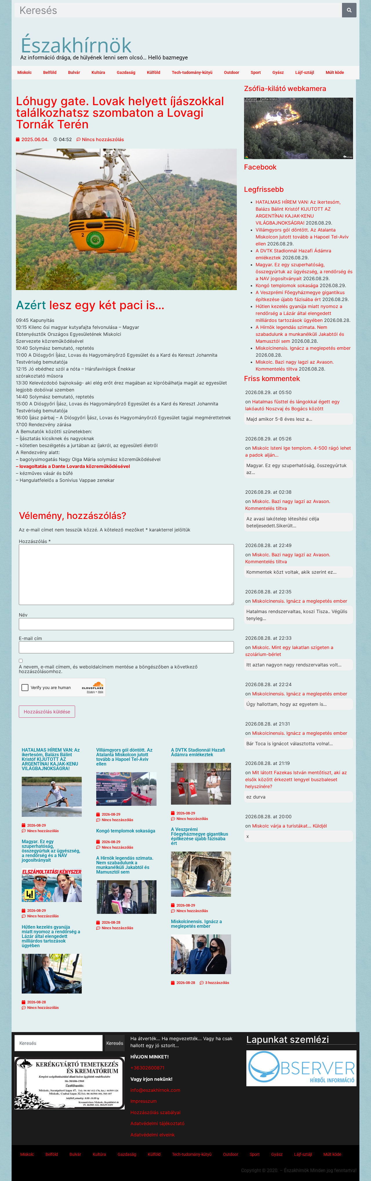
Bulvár (74, 72)
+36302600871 (147, 1068)
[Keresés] (349, 10)
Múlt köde (335, 72)
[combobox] (58, 1043)
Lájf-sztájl (304, 72)
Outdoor (231, 72)
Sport (256, 72)
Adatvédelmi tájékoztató (157, 1123)
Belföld (50, 72)
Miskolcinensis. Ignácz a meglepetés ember (196, 924)
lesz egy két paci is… (107, 305)
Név (23, 615)
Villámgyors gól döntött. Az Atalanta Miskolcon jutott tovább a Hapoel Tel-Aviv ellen (124, 757)
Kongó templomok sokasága (125, 831)
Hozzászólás (35, 541)
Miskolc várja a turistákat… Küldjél (289, 826)
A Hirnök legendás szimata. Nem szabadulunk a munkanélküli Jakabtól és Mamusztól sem (125, 865)
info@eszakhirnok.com (155, 1090)
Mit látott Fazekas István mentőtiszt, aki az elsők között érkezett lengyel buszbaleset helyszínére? (296, 779)
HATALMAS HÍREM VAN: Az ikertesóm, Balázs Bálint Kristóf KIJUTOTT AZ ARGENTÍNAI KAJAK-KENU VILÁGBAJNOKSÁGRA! (51, 759)
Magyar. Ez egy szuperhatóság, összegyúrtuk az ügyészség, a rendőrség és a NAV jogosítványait (51, 851)
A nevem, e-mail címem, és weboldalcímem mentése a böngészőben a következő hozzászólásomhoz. (108, 669)
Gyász (278, 72)
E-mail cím (30, 638)
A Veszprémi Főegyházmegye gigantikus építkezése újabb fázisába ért (199, 836)
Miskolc (24, 72)
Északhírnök (76, 44)
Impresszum (143, 1101)
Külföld (153, 72)
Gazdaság (126, 72)
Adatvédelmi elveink (152, 1135)
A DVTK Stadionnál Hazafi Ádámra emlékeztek (198, 752)
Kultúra (98, 72)
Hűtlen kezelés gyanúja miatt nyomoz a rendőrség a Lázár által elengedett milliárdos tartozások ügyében (51, 936)
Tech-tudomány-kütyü (192, 72)
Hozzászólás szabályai (155, 1112)
